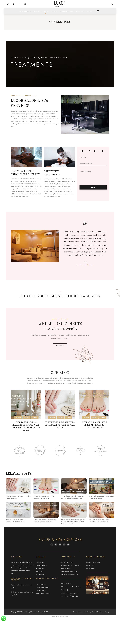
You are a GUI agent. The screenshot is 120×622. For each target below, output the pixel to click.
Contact (90, 11)
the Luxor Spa (65, 378)
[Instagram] (64, 544)
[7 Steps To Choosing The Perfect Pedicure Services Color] (94, 404)
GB (47, 612)
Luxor (47, 121)
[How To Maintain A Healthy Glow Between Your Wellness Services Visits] (26, 404)
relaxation (89, 383)
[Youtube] (68, 544)
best (76, 381)
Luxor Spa (55, 338)
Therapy (35, 417)
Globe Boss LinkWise (64, 616)
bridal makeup (52, 116)
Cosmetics (18, 417)
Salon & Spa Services (60, 540)
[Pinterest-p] (60, 544)
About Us (27, 11)
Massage (26, 417)
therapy (25, 121)
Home (21, 11)
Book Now (54, 11)
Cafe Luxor (64, 11)
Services (45, 11)
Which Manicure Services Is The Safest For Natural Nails (60, 425)
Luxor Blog (80, 11)
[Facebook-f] (51, 544)
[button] (60, 345)
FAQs (72, 11)
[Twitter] (55, 544)
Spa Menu (37, 11)
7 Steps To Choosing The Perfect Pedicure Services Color (94, 425)
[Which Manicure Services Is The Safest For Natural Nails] (60, 404)
